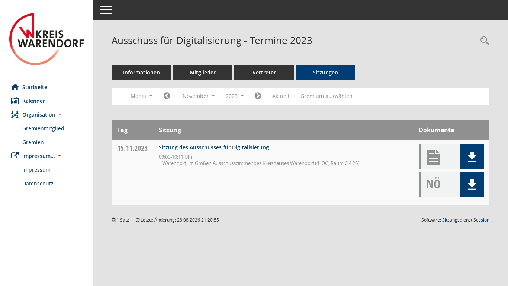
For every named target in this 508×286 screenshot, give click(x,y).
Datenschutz (38, 183)
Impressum (36, 169)
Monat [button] (139, 95)
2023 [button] (232, 95)
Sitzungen (325, 72)
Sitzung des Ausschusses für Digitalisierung (214, 147)
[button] (46, 114)
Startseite (34, 86)
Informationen (141, 72)
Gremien (33, 142)
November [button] (196, 95)
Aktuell (280, 95)
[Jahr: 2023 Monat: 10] (167, 96)
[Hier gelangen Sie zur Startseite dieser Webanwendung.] (46, 39)
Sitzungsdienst (465, 220)
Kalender (33, 100)
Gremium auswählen (326, 95)
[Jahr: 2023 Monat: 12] (258, 96)
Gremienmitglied (43, 128)
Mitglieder (203, 72)
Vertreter (264, 72)
